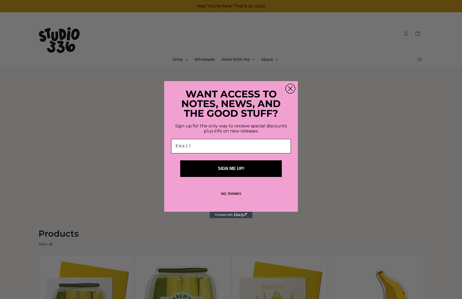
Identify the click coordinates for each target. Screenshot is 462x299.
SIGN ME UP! (231, 168)
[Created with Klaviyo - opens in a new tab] (231, 215)
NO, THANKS (231, 194)
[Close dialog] (290, 88)
